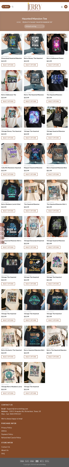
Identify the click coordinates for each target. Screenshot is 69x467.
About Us (4, 450)
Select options (8, 65)
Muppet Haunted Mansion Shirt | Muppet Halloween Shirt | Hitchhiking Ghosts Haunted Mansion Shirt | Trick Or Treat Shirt (34, 167)
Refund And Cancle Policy (11, 438)
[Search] (12, 7)
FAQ (3, 454)
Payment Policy (7, 434)
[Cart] (65, 6)
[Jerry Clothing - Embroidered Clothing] (34, 6)
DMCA (3, 431)
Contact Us (5, 447)
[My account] (62, 7)
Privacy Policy (6, 428)
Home (19, 22)
